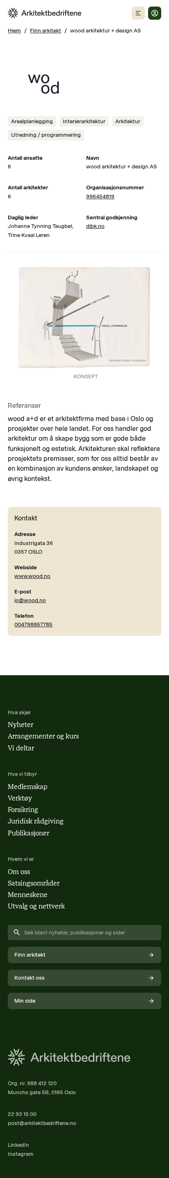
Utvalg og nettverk (36, 906)
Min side (24, 1000)
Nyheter (20, 725)
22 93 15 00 (22, 1114)
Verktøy (20, 798)
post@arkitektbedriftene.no (42, 1123)
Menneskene (28, 895)
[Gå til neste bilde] (150, 323)
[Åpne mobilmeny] (138, 13)
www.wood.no (32, 576)
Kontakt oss (29, 977)
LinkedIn (18, 1144)
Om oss (19, 872)
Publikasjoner (28, 833)
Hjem (14, 30)
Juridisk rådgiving (36, 821)
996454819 (100, 196)
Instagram (21, 1153)
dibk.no (95, 226)
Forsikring (23, 810)
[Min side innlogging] (154, 13)
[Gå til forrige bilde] (19, 323)
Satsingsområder (33, 883)
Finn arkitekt (45, 30)
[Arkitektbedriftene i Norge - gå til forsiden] (45, 13)
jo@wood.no (30, 600)
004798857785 (33, 624)
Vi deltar (21, 748)
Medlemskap (28, 787)
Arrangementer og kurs (43, 736)
